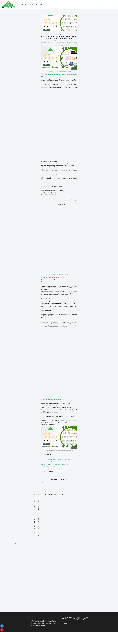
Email (93, 3)
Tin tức (36, 4)
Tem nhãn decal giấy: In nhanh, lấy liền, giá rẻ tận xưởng (52, 494)
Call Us (112, 3)
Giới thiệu (26, 4)
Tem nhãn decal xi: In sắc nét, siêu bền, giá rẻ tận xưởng (34, 515)
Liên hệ (41, 4)
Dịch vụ (31, 4)
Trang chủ (21, 4)
